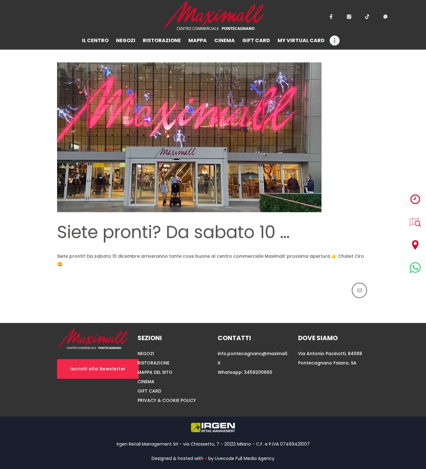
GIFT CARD (149, 391)
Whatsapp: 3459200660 (245, 372)
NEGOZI (146, 353)
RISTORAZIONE (153, 363)
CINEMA (146, 382)
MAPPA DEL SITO (155, 372)
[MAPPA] (415, 222)
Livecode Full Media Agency (244, 458)
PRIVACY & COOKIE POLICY (167, 400)
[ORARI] (415, 199)
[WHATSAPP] (415, 267)
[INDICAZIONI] (415, 245)
